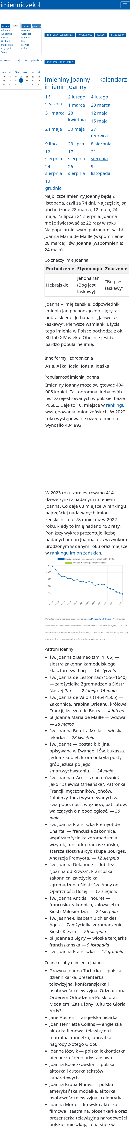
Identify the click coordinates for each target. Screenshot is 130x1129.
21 (27, 76)
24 (4, 80)
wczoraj (5, 60)
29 (33, 80)
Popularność (85, 35)
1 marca (76, 105)
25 (9, 80)
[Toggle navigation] (125, 4)
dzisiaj (16, 60)
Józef (23, 41)
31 (4, 84)
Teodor (4, 52)
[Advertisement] (86, 459)
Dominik (25, 37)
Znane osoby (117, 35)
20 (21, 76)
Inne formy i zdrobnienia (60, 35)
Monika (25, 44)
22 (33, 76)
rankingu (115, 405)
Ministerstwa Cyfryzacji (101, 619)
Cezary (4, 37)
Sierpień (21, 72)
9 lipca (52, 144)
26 (15, 80)
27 (21, 80)
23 (38, 76)
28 (27, 80)
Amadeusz (6, 33)
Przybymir (6, 48)
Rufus (24, 48)
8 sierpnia (101, 144)
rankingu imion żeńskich (75, 553)
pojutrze (36, 60)
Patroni (101, 35)
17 (4, 76)
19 (15, 76)
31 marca (55, 113)
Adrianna (5, 30)
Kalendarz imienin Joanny (60, 62)
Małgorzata (7, 44)
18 (9, 76)
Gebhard (5, 41)
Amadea (25, 30)
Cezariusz (26, 33)
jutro (26, 60)
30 (38, 80)
